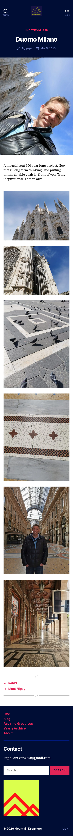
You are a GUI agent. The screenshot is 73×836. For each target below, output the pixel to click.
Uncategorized (36, 30)
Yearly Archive (15, 728)
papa (29, 48)
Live (7, 714)
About (8, 733)
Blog (7, 719)
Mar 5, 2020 (48, 48)
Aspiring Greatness (18, 723)
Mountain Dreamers (28, 828)
